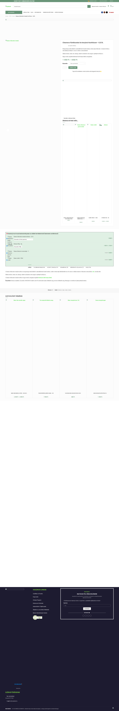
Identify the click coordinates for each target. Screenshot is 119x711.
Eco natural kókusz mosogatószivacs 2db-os (73, 393)
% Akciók (111, 12)
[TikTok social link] (107, 12)
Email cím (65, 603)
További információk (39, 267)
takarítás (69, 290)
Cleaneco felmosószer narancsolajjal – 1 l (81, 218)
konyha (63, 290)
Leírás (29, 267)
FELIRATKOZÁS (87, 608)
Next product (113, 16)
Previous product (110, 16)
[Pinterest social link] (12, 1)
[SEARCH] (89, 6)
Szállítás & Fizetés (38, 593)
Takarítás (13, 16)
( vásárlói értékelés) (72, 45)
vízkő (93, 271)
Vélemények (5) (64, 267)
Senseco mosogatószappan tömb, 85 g (100, 393)
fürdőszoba (60, 290)
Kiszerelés (65, 63)
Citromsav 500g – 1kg (105, 217)
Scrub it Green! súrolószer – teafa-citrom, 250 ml (69, 218)
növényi (66, 290)
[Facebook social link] (6, 1)
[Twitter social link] (8, 1)
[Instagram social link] (104, 12)
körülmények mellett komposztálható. (45, 277)
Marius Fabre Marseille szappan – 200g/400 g (19, 393)
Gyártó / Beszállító (52, 267)
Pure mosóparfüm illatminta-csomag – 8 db (45, 393)
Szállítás (88, 267)
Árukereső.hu (18, 688)
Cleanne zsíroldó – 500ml (93, 217)
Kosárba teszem (73, 67)
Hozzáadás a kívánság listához (69, 118)
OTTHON (10, 16)
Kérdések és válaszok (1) (77, 267)
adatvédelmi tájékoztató (90, 600)
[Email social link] (10, 1)
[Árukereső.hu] (18, 684)
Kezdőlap (6, 16)
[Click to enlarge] (7, 130)
